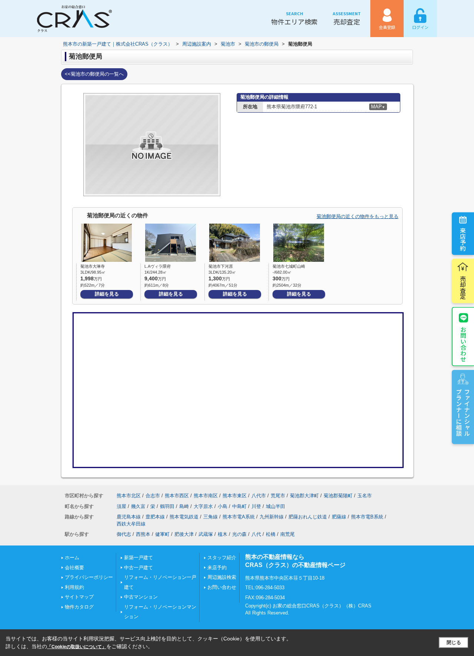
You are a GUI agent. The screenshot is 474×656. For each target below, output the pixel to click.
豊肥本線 (155, 517)
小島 (222, 506)
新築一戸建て (138, 557)
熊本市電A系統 (239, 517)
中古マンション (141, 597)
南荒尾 (287, 534)
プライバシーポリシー (89, 577)
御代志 (124, 534)
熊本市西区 (177, 495)
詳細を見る (107, 294)
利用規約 (74, 587)
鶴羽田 (167, 506)
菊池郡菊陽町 (338, 495)
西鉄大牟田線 (131, 524)
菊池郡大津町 (304, 495)
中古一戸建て (138, 567)
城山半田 (275, 506)
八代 (256, 534)
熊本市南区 (206, 495)
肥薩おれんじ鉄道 (307, 517)
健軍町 (162, 534)
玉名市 (364, 495)
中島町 (239, 506)
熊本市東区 (235, 495)
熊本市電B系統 (367, 517)
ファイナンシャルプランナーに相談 (462, 412)
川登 (256, 506)
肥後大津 (184, 534)
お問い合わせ (463, 344)
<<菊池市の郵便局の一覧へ (94, 74)
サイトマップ (79, 597)
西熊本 (143, 534)
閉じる (454, 642)
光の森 (239, 534)
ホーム (72, 557)
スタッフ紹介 (221, 557)
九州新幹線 (272, 517)
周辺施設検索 (221, 577)
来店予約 (462, 239)
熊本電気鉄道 (184, 517)
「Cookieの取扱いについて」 (76, 646)
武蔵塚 (205, 534)
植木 (222, 534)
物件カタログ (79, 607)
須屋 (121, 506)
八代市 (258, 495)
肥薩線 (339, 517)
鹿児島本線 (129, 517)
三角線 (210, 517)
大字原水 (203, 506)
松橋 (271, 534)
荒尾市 (278, 495)
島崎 (184, 506)
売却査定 (347, 18)
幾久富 (138, 506)
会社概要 (74, 567)
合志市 (153, 495)
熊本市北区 (129, 495)
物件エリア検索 (294, 18)
